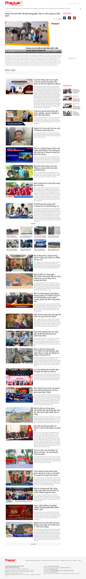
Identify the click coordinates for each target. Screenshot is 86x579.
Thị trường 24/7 (35, 8)
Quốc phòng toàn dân (14, 8)
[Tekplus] (33, 73)
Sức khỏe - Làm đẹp (53, 8)
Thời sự (7, 8)
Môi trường (67, 8)
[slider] (28, 51)
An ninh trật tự (42, 8)
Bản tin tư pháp (22, 8)
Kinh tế (47, 8)
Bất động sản (29, 8)
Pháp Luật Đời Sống (61, 8)
